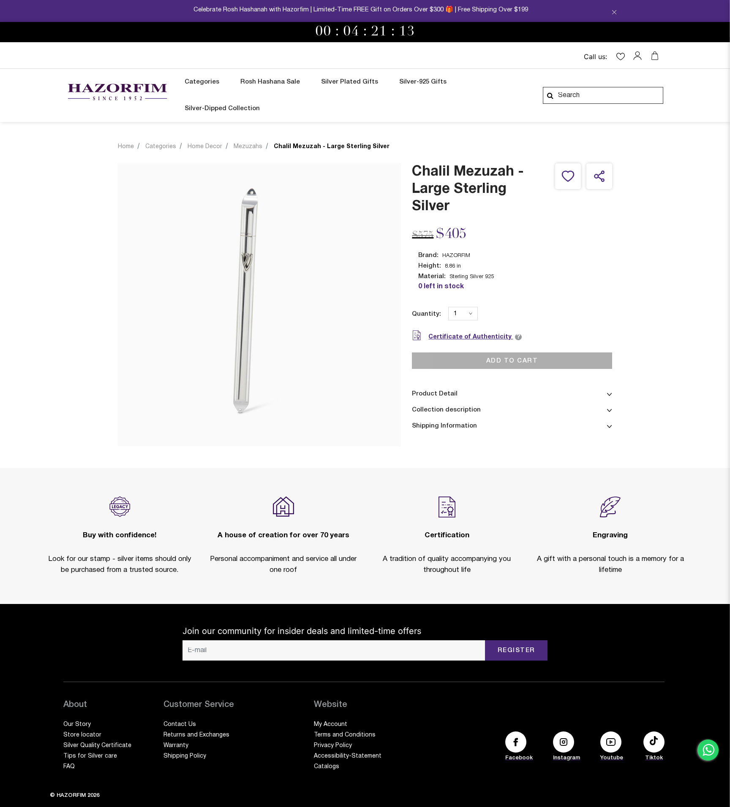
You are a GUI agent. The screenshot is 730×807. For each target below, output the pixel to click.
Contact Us (179, 724)
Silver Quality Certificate (97, 745)
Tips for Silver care (90, 756)
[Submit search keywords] (550, 95)
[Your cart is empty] (655, 55)
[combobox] (603, 95)
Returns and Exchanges (196, 735)
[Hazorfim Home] (117, 92)
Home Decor (205, 146)
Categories (160, 146)
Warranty (175, 745)
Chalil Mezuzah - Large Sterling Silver (332, 146)
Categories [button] (202, 82)
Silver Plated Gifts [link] (349, 82)
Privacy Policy (333, 745)
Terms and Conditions (345, 735)
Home (126, 146)
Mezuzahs (248, 146)
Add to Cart (512, 360)
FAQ (69, 766)
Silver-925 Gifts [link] (423, 82)
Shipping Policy (184, 756)
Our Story (77, 724)
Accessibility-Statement (347, 756)
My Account (330, 724)
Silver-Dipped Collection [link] (222, 108)
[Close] (614, 13)
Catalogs (326, 766)
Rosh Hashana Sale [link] (270, 82)
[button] (639, 55)
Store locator (82, 735)
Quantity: (426, 314)
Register (516, 650)
